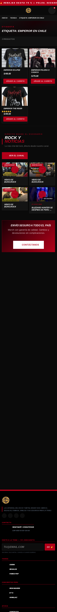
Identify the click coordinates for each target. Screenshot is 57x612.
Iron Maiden (15, 588)
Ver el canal (16, 156)
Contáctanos (30, 245)
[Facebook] (16, 515)
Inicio (5, 18)
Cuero (12, 564)
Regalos (13, 569)
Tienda (13, 18)
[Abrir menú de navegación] (5, 10)
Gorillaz (13, 597)
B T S (11, 593)
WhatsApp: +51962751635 (23, 527)
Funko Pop (14, 574)
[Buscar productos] (44, 10)
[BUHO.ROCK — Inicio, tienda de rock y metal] (28, 10)
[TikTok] (10, 515)
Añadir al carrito (15, 81)
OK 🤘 (50, 547)
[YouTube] (22, 515)
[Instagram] (4, 515)
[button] (15, 169)
